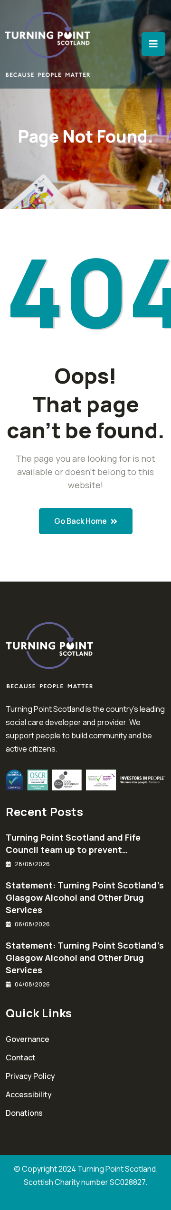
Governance (27, 1039)
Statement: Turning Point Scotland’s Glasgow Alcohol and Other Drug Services (85, 897)
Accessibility (29, 1094)
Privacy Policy (30, 1076)
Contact (21, 1057)
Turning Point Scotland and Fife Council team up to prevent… (73, 843)
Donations (24, 1113)
